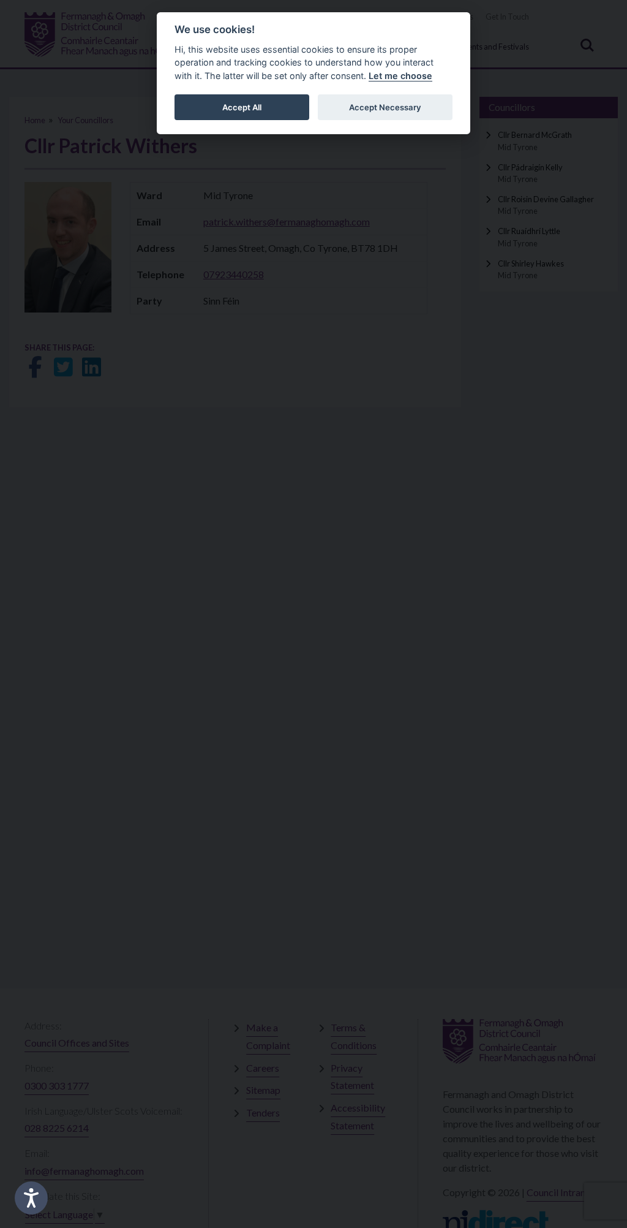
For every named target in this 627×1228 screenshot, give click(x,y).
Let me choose (400, 75)
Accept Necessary (385, 107)
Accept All (241, 107)
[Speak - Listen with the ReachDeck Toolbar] (31, 1198)
